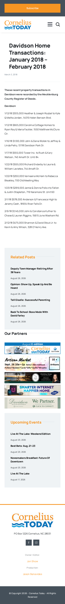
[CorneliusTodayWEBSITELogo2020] (32, 513)
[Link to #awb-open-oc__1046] (58, 24)
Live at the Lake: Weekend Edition (30, 433)
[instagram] (36, 543)
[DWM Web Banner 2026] (32, 398)
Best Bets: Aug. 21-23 (23, 446)
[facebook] (29, 543)
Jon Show (32, 561)
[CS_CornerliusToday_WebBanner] (32, 373)
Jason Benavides (32, 574)
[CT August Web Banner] (32, 343)
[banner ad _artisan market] (32, 356)
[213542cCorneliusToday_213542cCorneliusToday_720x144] (32, 386)
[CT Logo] (18, 20)
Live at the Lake (20, 473)
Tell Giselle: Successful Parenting (30, 300)
